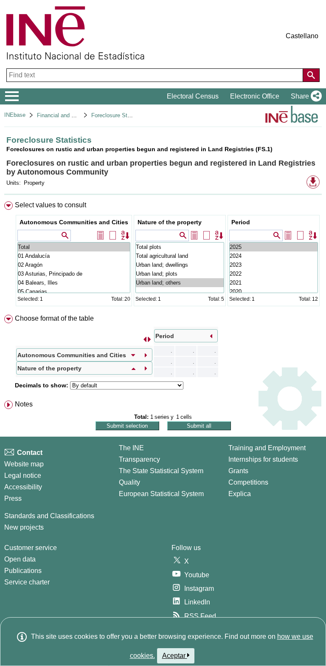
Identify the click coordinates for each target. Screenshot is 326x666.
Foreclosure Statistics (118, 115)
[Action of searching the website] (311, 75)
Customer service (30, 547)
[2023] (274, 264)
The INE (131, 448)
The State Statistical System (161, 470)
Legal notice (22, 475)
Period (240, 222)
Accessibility (23, 487)
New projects (24, 527)
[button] (304, 96)
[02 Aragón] (74, 264)
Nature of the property (170, 222)
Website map (24, 464)
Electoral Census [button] (193, 96)
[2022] (274, 273)
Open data (20, 559)
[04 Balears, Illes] (74, 282)
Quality (129, 482)
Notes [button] (24, 404)
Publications (23, 570)
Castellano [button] (302, 36)
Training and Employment (267, 448)
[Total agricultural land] (180, 255)
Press (13, 498)
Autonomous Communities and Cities (74, 222)
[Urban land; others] (180, 282)
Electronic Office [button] (254, 96)
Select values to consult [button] (50, 205)
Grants (238, 470)
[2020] (274, 291)
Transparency (139, 459)
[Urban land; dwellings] (180, 264)
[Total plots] (180, 247)
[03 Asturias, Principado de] (74, 273)
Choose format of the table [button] (54, 318)
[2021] (274, 282)
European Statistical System (161, 493)
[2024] (274, 255)
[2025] (274, 247)
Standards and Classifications (49, 515)
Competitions (248, 482)
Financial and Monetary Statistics (78, 115)
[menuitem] (163, 255)
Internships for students (263, 459)
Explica (239, 493)
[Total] (74, 247)
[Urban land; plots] (180, 273)
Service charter (27, 582)
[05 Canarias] (74, 291)
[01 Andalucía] (74, 255)
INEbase (14, 115)
